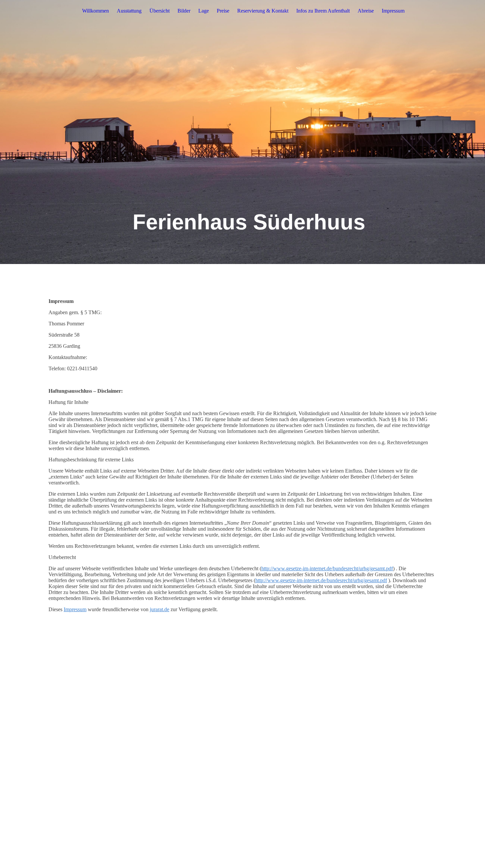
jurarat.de (159, 609)
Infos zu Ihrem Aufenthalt (323, 11)
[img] (242, 132)
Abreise (366, 11)
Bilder (184, 11)
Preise (223, 11)
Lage (203, 11)
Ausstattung (129, 11)
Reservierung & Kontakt (262, 11)
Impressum (393, 11)
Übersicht (159, 11)
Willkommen (95, 11)
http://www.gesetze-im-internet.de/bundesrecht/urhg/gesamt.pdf (327, 568)
